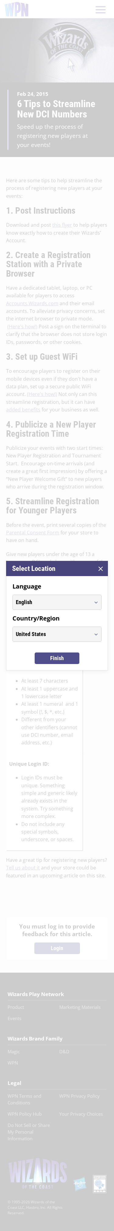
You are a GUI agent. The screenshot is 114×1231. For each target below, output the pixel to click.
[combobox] (51, 602)
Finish (57, 658)
